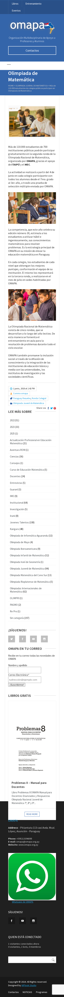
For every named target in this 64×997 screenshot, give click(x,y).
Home (11, 85)
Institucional (16, 502)
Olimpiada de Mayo (20, 542)
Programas (41, 992)
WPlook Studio (29, 985)
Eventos (16, 10)
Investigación (17, 509)
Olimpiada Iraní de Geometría (25, 562)
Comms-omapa (20, 393)
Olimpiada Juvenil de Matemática (32, 85)
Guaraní (14, 489)
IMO (12, 496)
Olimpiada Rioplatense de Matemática (30, 581)
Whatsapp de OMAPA (22, 901)
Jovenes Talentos (19, 522)
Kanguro (14, 529)
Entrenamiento (33, 3)
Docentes (15, 476)
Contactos (32, 50)
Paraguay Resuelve (22, 398)
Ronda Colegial (39, 398)
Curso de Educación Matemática (27, 469)
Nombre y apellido (17, 665)
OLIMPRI (14, 598)
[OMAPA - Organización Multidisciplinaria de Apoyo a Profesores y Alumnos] (32, 34)
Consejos (15, 463)
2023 (12, 427)
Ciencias (14, 456)
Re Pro (13, 611)
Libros (15, 3)
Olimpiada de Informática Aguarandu (29, 535)
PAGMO (14, 604)
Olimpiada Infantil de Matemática (27, 555)
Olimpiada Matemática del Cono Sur (28, 575)
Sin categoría (17, 618)
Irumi (12, 515)
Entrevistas (16, 482)
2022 (12, 420)
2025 (12, 433)
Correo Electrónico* (18, 674)
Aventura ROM (17, 450)
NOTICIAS (27, 992)
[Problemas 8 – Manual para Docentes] (32, 739)
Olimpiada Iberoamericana (23, 548)
